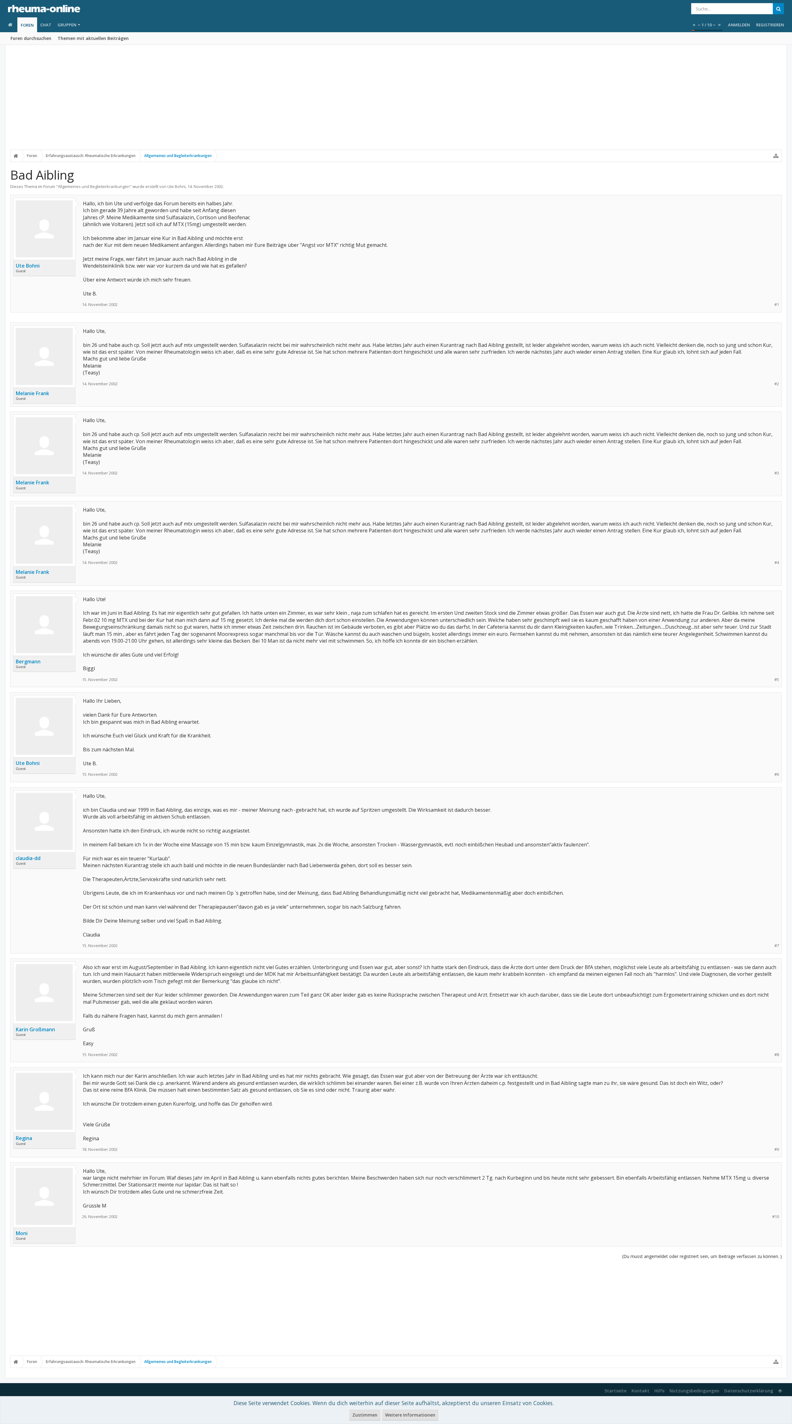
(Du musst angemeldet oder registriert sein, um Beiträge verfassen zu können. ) (702, 1256)
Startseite (615, 1391)
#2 (776, 384)
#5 (776, 679)
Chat (45, 25)
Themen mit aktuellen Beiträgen (93, 38)
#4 (776, 562)
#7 (776, 945)
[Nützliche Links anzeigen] (775, 156)
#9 (776, 1149)
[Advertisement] (396, 101)
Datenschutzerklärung (748, 1391)
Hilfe (659, 1391)
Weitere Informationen (410, 1415)
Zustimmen (364, 1415)
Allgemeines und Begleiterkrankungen (94, 186)
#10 (775, 1216)
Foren (27, 25)
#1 (776, 304)
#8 (776, 1054)
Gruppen (67, 25)
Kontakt (640, 1391)
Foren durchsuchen (31, 38)
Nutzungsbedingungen (694, 1391)
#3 (776, 473)
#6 (776, 774)
